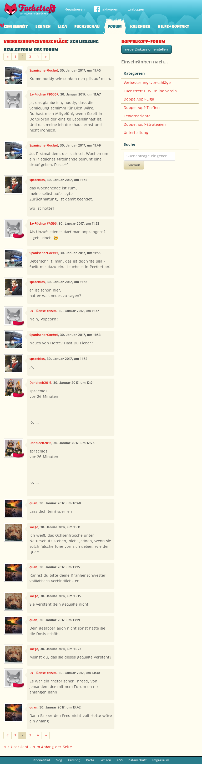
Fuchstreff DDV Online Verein (150, 91)
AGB (120, 760)
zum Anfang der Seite (52, 747)
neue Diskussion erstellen (146, 49)
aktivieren (110, 9)
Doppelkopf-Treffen (142, 107)
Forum (115, 26)
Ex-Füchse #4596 (43, 224)
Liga (62, 26)
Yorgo (33, 527)
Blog (59, 760)
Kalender (140, 26)
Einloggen (136, 9)
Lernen (42, 26)
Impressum (160, 760)
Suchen (134, 165)
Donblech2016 (40, 383)
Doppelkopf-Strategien (145, 124)
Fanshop (74, 760)
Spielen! (15, 26)
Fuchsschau (86, 26)
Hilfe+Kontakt (173, 26)
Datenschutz (137, 760)
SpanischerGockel (43, 70)
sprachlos (37, 180)
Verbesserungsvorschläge (35, 40)
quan (33, 503)
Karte (90, 760)
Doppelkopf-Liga (139, 99)
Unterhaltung (136, 132)
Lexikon (105, 760)
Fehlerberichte (137, 116)
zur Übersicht (15, 747)
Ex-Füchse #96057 (43, 94)
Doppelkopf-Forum (143, 40)
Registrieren (74, 9)
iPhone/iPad (41, 760)
